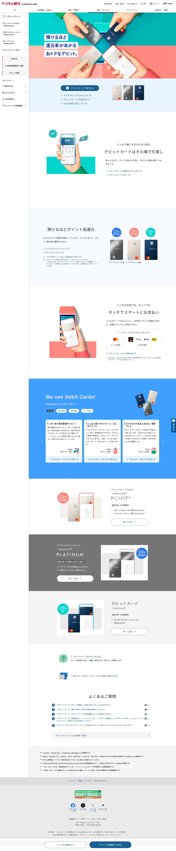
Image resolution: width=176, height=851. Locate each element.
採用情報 (70, 832)
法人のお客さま (132, 4)
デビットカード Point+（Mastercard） (11, 24)
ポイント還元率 (65, 257)
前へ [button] (42, 441)
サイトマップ (116, 835)
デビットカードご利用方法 (75, 99)
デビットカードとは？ (118, 174)
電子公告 (110, 832)
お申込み (14, 58)
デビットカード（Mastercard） (8, 42)
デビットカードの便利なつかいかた (124, 171)
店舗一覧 (118, 4)
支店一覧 (101, 819)
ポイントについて (53, 252)
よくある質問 (7, 99)
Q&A (60, 832)
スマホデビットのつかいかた (76, 95)
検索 (144, 4)
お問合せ (51, 832)
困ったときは (7, 92)
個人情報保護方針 (59, 835)
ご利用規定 (121, 832)
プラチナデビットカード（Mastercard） (11, 33)
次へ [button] (162, 441)
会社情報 (107, 4)
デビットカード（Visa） (11, 50)
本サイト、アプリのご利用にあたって (94, 835)
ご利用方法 (6, 86)
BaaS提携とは (84, 832)
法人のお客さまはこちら (74, 103)
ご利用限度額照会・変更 (14, 66)
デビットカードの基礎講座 (12, 105)
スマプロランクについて (56, 248)
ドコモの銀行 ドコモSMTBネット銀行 (20, 3)
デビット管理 (14, 73)
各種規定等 (73, 835)
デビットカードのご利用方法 (121, 353)
